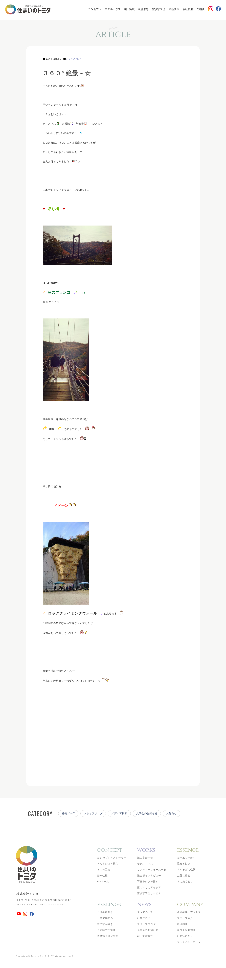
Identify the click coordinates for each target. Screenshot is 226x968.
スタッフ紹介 (185, 918)
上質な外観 (183, 875)
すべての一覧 (145, 912)
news (144, 904)
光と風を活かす (186, 857)
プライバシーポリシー (190, 942)
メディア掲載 (119, 813)
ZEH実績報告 (145, 936)
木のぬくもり (185, 881)
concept (109, 850)
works (146, 850)
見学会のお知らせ (146, 813)
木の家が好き (105, 924)
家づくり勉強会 (186, 930)
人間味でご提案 (106, 930)
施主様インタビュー (149, 875)
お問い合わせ (185, 936)
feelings (109, 904)
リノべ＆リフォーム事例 (151, 869)
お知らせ (171, 813)
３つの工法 (103, 869)
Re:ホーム (103, 881)
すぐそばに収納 (186, 869)
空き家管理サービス (149, 893)
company (190, 904)
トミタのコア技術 (107, 863)
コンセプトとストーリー (111, 857)
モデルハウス (113, 9)
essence (188, 850)
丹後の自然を (105, 912)
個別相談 (182, 924)
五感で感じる (105, 918)
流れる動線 (183, 863)
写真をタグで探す (147, 881)
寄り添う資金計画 (107, 936)
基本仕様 (102, 875)
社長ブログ (68, 813)
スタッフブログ (73, 59)
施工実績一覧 (145, 857)
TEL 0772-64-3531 (28, 904)
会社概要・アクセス (189, 912)
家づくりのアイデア (149, 887)
